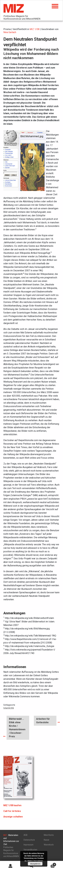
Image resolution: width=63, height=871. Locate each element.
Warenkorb (49, 844)
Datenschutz (29, 840)
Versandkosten (30, 849)
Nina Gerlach (9, 32)
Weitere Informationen (35, 860)
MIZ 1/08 (34, 29)
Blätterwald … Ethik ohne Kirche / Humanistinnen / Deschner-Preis (17, 727)
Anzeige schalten (13, 816)
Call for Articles (12, 811)
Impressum (28, 844)
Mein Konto (49, 835)
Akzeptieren (35, 863)
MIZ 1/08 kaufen (12, 805)
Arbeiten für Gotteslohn (43, 720)
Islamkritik (8, 708)
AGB (25, 835)
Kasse (46, 840)
